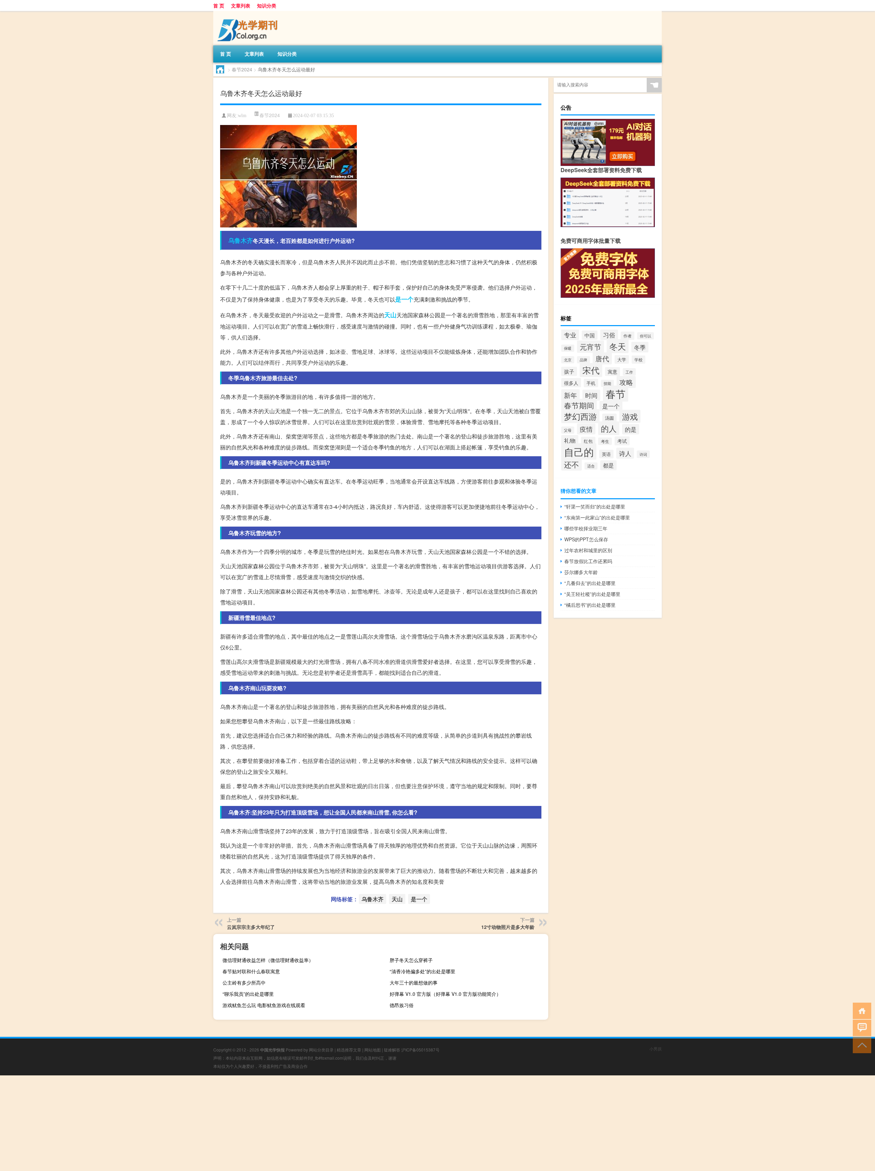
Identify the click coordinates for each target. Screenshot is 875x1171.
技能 (607, 383)
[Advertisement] (205, 1123)
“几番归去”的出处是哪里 (590, 583)
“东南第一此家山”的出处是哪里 (597, 517)
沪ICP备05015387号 (420, 1049)
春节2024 (242, 69)
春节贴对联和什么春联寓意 (251, 971)
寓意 (612, 371)
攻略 (626, 382)
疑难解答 (392, 1049)
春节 (615, 394)
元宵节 (590, 346)
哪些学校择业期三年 (585, 528)
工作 (629, 372)
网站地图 (372, 1049)
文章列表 (240, 5)
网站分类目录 (321, 1049)
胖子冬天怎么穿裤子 (411, 960)
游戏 (630, 416)
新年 (570, 395)
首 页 (218, 5)
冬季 (640, 347)
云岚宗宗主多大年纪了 (251, 926)
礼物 (570, 440)
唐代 (602, 358)
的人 (609, 428)
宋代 (591, 370)
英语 (606, 454)
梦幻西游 (580, 416)
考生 (605, 441)
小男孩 (655, 1048)
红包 (588, 441)
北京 (567, 359)
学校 (638, 360)
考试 (622, 440)
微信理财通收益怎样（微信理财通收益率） (268, 960)
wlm (242, 115)
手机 (591, 383)
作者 (627, 336)
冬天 (617, 346)
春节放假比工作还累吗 (588, 561)
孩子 (569, 371)
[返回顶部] (860, 1044)
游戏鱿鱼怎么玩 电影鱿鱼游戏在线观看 (264, 1005)
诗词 (643, 454)
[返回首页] (860, 1010)
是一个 (404, 299)
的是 (630, 429)
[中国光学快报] (249, 13)
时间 (591, 395)
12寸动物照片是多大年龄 (508, 926)
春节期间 (579, 405)
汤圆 (609, 418)
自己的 (579, 451)
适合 (591, 466)
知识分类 (266, 5)
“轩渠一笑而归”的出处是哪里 (594, 506)
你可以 (645, 335)
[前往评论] (860, 1027)
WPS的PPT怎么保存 (586, 539)
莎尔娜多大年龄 (581, 572)
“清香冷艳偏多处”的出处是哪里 (422, 971)
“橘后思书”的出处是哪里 (590, 604)
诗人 (625, 453)
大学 (621, 359)
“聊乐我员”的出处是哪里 (248, 993)
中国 (589, 335)
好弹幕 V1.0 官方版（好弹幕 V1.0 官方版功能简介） (445, 993)
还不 (571, 464)
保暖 (567, 348)
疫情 (586, 428)
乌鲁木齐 (240, 240)
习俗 (609, 335)
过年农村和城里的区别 (588, 550)
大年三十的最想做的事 (414, 982)
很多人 (571, 382)
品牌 (583, 359)
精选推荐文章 (349, 1049)
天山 (390, 314)
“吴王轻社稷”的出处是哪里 (592, 593)
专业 (570, 334)
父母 (567, 430)
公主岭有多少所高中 (244, 982)
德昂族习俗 (402, 1005)
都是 (608, 465)
